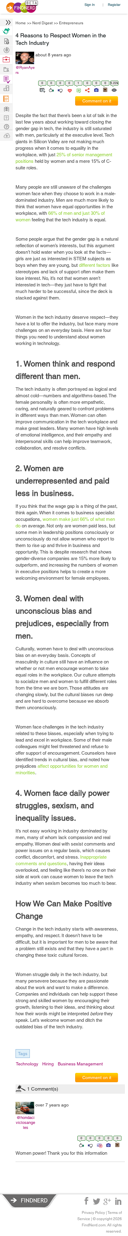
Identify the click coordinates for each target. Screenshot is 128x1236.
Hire (6, 31)
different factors (94, 265)
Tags (22, 1053)
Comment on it (96, 100)
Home (21, 23)
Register (114, 4)
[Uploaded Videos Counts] (117, 1145)
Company (6, 88)
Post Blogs (6, 135)
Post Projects (6, 40)
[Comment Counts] (77, 90)
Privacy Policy (93, 1212)
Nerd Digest (42, 23)
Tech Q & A (6, 117)
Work (6, 59)
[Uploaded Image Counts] (96, 90)
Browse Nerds (6, 49)
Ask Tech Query (6, 126)
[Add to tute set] (42, 90)
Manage (6, 79)
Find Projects (6, 69)
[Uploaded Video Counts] (105, 90)
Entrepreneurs (71, 23)
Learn (6, 99)
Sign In (90, 4)
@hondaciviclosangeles (25, 1122)
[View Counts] (114, 90)
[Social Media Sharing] (87, 90)
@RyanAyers (25, 70)
